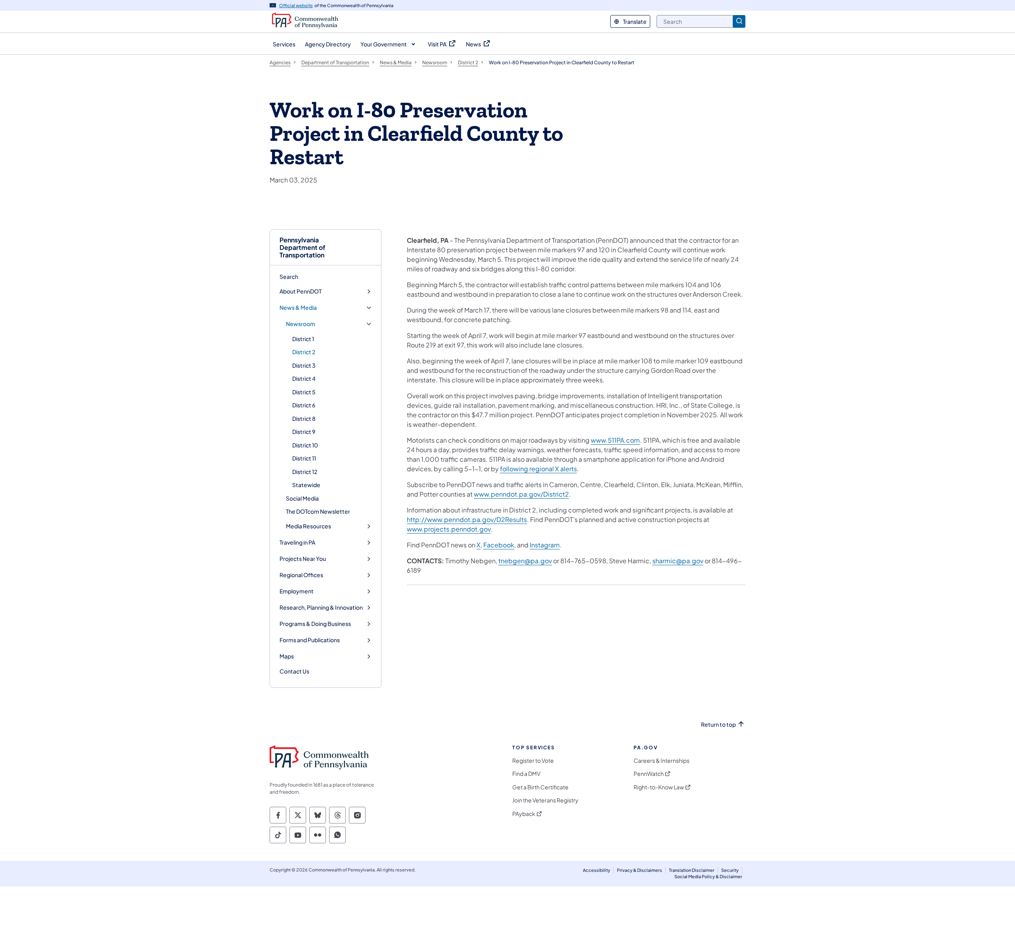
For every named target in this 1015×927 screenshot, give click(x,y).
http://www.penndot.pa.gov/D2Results (467, 519)
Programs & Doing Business (315, 623)
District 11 (304, 458)
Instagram (545, 545)
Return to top (718, 724)
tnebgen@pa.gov (525, 561)
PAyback (523, 813)
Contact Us (294, 671)
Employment (297, 591)
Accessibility (596, 870)
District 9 (303, 431)
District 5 (304, 391)
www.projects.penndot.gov (448, 529)
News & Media (298, 307)
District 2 (303, 351)
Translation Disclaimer (691, 870)
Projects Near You (303, 558)
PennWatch (649, 773)
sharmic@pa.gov (677, 561)
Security (730, 870)
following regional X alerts (538, 468)
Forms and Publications (310, 640)
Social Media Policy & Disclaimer (708, 876)
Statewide (306, 484)
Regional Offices (301, 575)
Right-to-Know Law (659, 787)
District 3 (304, 365)
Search (289, 276)
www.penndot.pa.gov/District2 (521, 494)
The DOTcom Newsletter (318, 511)
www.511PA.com (615, 440)
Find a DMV (526, 773)
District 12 (304, 471)
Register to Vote (533, 760)
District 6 (303, 405)
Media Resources (308, 526)
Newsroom (300, 324)
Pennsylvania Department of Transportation (303, 247)
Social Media (302, 498)
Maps (287, 656)
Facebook (498, 545)
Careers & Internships (661, 760)
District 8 (304, 418)
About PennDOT (301, 291)
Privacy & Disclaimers (639, 870)
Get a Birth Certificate (540, 787)
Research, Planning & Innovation (321, 607)
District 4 (304, 378)
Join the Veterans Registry (545, 800)
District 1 (303, 338)
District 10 (305, 445)
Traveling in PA (297, 542)
